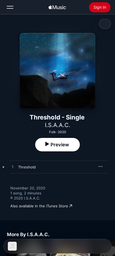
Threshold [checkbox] (27, 167)
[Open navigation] (10, 7)
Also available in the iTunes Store (39, 206)
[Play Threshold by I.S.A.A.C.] (12, 167)
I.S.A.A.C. (57, 125)
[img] (57, 7)
